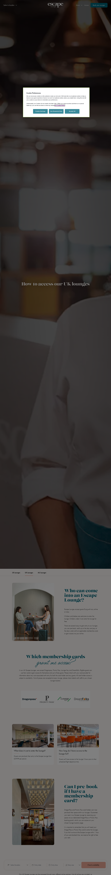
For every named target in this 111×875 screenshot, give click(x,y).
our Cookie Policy (60, 105)
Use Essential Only (56, 111)
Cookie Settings (40, 111)
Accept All (72, 111)
